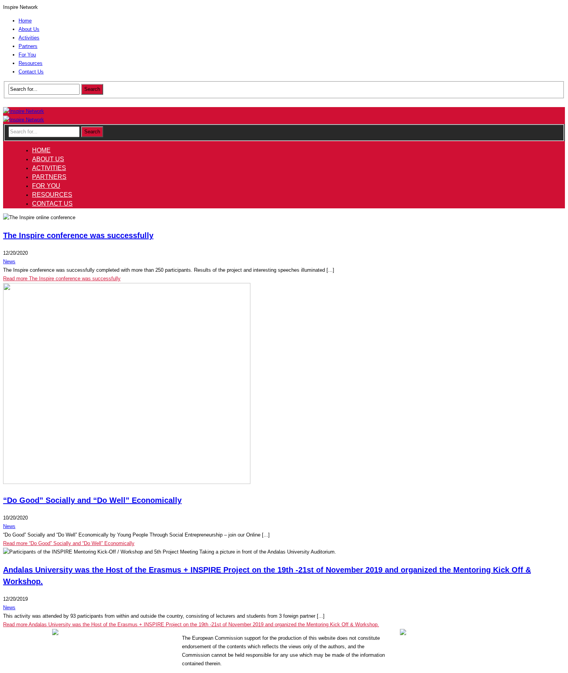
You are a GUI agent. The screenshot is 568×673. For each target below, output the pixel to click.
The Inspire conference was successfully (78, 235)
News (9, 261)
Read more (62, 278)
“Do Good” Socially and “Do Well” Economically (92, 500)
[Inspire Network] (23, 111)
